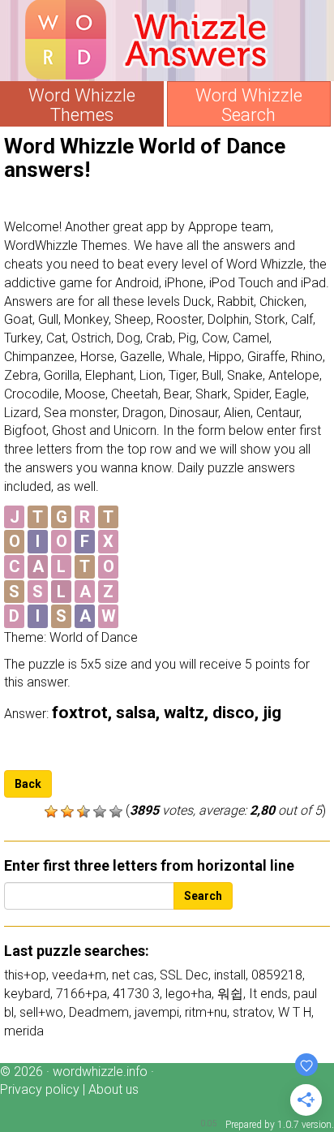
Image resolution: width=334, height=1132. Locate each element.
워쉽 (230, 993)
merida (24, 1031)
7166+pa (81, 993)
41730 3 (136, 993)
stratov (252, 1012)
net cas (133, 975)
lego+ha (188, 993)
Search (203, 895)
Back (28, 783)
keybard (27, 993)
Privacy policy (39, 1089)
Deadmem (99, 1012)
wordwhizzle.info (100, 1071)
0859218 (276, 975)
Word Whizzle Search (248, 105)
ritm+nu (206, 1012)
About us (113, 1089)
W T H (294, 1012)
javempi (157, 1012)
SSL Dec (184, 975)
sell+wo (41, 1012)
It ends (268, 993)
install (230, 975)
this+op (25, 975)
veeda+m (79, 975)
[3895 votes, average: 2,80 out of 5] (51, 811)
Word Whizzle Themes (81, 105)
